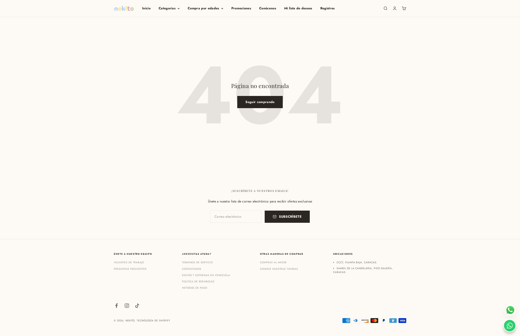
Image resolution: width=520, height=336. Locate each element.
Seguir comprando (259, 102)
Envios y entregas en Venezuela (206, 275)
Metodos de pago (194, 288)
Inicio (146, 8)
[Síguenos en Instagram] (127, 305)
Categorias (167, 8)
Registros (327, 8)
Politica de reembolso (198, 281)
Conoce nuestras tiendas (279, 269)
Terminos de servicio (197, 262)
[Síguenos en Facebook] (116, 305)
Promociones (241, 8)
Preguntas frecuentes (130, 269)
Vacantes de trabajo (129, 262)
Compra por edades (203, 8)
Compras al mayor (273, 262)
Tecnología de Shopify (153, 320)
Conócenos (267, 8)
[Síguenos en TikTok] (137, 305)
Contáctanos (192, 269)
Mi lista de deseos (298, 8)
